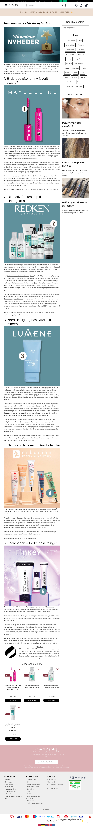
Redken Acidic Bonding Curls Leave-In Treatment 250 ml (12, 725)
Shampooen (8, 299)
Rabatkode (30, 801)
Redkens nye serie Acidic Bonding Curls (20, 276)
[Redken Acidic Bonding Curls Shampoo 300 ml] (32, 674)
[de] (43, 825)
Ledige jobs (9, 784)
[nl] (46, 825)
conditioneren (18, 299)
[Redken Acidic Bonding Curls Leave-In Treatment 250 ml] (13, 713)
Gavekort (8, 794)
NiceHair (40, 647)
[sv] (53, 825)
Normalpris (30, 789)
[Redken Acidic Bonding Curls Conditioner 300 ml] (51, 674)
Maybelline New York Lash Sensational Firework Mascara (23, 162)
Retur (28, 791)
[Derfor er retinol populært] (75, 108)
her (34, 538)
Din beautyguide (85, 1)
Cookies (29, 794)
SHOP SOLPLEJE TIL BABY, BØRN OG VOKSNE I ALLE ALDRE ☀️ (46, 12)
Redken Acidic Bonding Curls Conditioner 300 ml (51, 686)
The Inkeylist (50, 607)
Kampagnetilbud (10, 789)
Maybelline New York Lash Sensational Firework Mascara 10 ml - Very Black (13, 687)
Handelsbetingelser (33, 784)
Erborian (20, 511)
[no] (50, 825)
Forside (7, 779)
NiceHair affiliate (10, 791)
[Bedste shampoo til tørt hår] (75, 148)
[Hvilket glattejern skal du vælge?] (75, 188)
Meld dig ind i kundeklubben (46, 762)
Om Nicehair (9, 782)
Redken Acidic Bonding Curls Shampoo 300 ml (32, 686)
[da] (39, 825)
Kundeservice (77, 1)
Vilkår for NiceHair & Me (35, 803)
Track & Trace (9, 787)
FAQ (28, 782)
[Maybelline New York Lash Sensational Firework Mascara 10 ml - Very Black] (13, 674)
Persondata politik (33, 787)
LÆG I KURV (13, 700)
